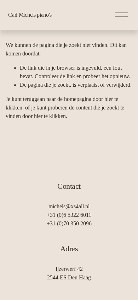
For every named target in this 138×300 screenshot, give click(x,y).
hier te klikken (50, 116)
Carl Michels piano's (30, 15)
